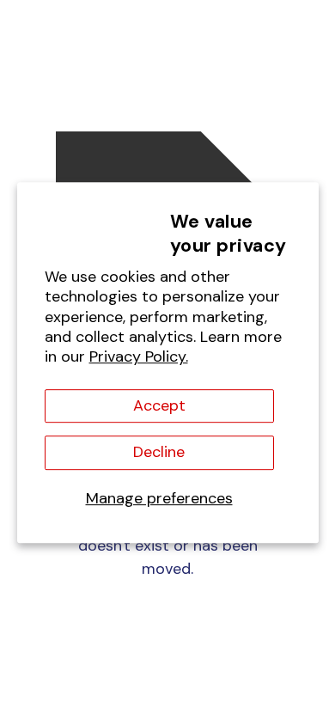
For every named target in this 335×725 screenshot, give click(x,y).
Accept (159, 405)
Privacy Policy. (138, 357)
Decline (159, 452)
